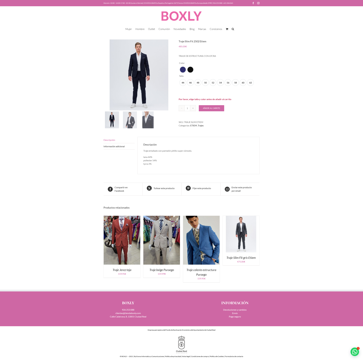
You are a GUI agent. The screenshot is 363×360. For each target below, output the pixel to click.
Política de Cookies (217, 356)
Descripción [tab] (109, 140)
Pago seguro (235, 316)
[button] (233, 29)
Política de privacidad (173, 356)
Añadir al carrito (211, 108)
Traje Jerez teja (122, 270)
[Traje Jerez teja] (122, 217)
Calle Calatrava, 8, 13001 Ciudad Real (128, 316)
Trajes (201, 125)
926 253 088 (217, 3)
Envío (235, 313)
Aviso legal (186, 356)
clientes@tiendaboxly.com (128, 313)
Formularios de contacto (234, 356)
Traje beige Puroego (161, 270)
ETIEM (193, 125)
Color (182, 63)
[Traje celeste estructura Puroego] (201, 217)
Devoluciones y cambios (235, 309)
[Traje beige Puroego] (161, 217)
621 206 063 (228, 3)
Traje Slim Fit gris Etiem (241, 257)
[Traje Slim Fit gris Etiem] (241, 217)
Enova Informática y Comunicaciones (150, 356)
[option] (183, 69)
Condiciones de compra (200, 356)
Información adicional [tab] (114, 146)
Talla (181, 76)
